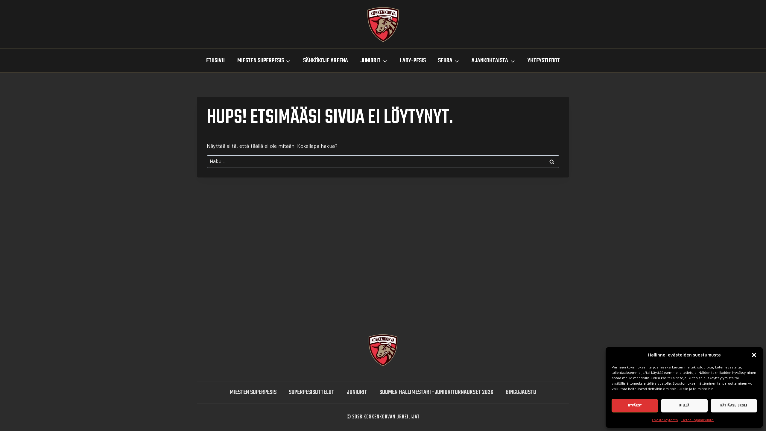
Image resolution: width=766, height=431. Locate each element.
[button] (754, 355)
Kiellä (684, 405)
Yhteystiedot (544, 61)
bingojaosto (521, 392)
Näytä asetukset (733, 405)
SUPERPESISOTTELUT (311, 392)
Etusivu (215, 61)
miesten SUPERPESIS (253, 392)
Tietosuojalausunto (697, 420)
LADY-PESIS (413, 61)
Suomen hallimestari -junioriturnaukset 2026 (436, 392)
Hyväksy (635, 405)
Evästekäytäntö (665, 420)
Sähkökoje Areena (325, 61)
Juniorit (357, 392)
